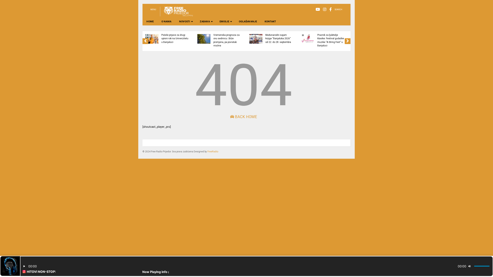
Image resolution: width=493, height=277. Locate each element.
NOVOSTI (184, 21)
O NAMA (166, 21)
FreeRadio (212, 151)
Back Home (245, 116)
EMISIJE (224, 21)
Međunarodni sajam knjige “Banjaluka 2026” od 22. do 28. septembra (278, 38)
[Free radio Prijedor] (176, 15)
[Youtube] (318, 9)
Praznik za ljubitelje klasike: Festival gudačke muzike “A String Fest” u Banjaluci (330, 40)
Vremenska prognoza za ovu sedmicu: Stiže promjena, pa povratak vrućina (226, 40)
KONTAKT (270, 21)
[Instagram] (324, 9)
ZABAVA (205, 21)
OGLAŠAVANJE (248, 21)
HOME (150, 21)
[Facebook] (330, 9)
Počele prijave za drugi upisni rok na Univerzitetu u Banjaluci (174, 38)
